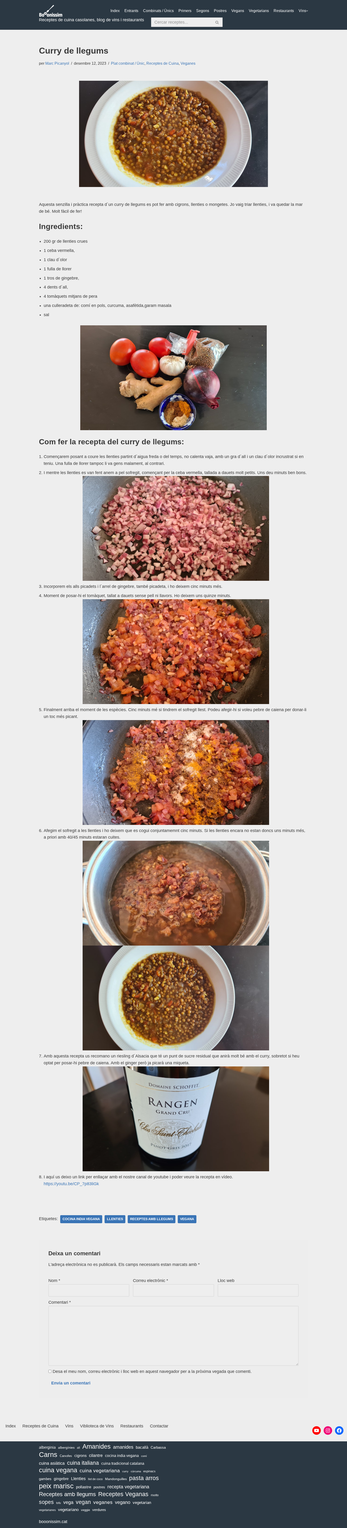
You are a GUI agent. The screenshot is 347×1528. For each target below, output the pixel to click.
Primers (184, 11)
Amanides (96, 1446)
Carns (48, 1454)
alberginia (47, 1447)
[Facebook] (339, 1430)
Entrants (131, 11)
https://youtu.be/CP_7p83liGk (71, 1183)
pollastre (83, 1487)
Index (115, 11)
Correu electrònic (150, 1280)
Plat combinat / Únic (127, 63)
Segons (202, 11)
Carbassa (158, 1447)
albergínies (66, 1447)
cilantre (96, 1455)
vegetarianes (47, 1510)
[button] (307, 11)
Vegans (237, 11)
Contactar (159, 1426)
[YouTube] (316, 1430)
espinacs (149, 1471)
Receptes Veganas (123, 1494)
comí (144, 1456)
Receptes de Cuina (162, 63)
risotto (155, 1495)
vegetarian (142, 1502)
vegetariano (68, 1509)
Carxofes (66, 1456)
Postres (220, 11)
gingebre (61, 1479)
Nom (54, 1280)
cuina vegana (58, 1470)
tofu (58, 1503)
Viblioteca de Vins (97, 1426)
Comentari (59, 1302)
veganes (103, 1502)
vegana (187, 1219)
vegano (122, 1502)
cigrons (80, 1456)
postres (99, 1487)
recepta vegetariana (128, 1486)
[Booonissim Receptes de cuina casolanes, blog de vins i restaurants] (51, 10)
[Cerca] (217, 22)
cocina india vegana (81, 1219)
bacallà (142, 1447)
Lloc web (226, 1280)
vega (68, 1502)
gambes (45, 1479)
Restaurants (284, 11)
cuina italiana (83, 1463)
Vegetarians (259, 11)
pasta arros (144, 1478)
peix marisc (56, 1486)
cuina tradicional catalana (122, 1463)
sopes (46, 1502)
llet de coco (95, 1479)
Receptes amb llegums (151, 1219)
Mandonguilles (116, 1479)
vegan (83, 1502)
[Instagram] (328, 1430)
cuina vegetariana (100, 1470)
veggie (85, 1510)
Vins (302, 11)
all (78, 1447)
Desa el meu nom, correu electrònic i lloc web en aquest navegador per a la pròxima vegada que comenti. (152, 1371)
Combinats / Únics (158, 11)
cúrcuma (136, 1471)
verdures (99, 1510)
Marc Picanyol (57, 63)
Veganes (188, 63)
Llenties (115, 1219)
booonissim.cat (53, 1521)
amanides (123, 1447)
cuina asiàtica (52, 1463)
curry (125, 1471)
